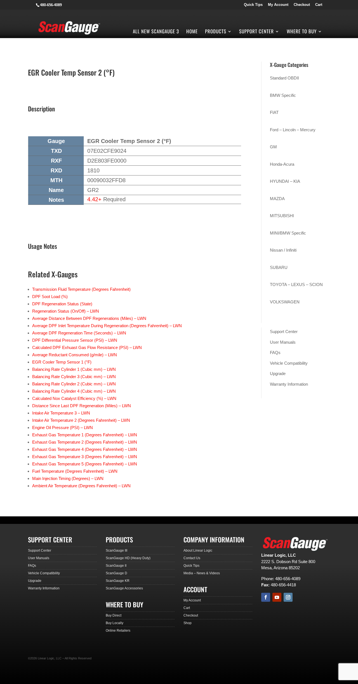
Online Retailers (118, 631)
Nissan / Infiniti (283, 250)
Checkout (302, 5)
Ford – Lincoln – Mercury (292, 129)
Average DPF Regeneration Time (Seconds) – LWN (79, 333)
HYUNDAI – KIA (285, 181)
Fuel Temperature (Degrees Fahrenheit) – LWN (74, 471)
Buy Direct (113, 615)
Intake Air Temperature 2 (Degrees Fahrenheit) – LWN (81, 420)
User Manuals (283, 342)
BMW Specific (283, 95)
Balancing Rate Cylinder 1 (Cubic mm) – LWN (74, 369)
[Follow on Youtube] (276, 597)
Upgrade (278, 373)
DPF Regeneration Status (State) (62, 303)
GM (273, 146)
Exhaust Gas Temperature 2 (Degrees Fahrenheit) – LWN (84, 442)
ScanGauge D (116, 573)
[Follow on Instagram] (288, 597)
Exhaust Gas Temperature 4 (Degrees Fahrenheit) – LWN (84, 449)
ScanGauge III (116, 550)
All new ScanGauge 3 (156, 32)
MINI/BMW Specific (288, 233)
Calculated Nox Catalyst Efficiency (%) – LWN (74, 398)
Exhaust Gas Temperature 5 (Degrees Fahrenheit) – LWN (84, 464)
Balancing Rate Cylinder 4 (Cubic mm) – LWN (74, 391)
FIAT (274, 112)
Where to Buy (302, 32)
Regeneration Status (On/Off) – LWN (65, 311)
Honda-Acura (282, 164)
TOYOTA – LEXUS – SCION (296, 284)
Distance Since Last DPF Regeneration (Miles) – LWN (81, 405)
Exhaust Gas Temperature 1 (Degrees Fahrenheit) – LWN (84, 434)
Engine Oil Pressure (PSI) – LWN (62, 427)
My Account (278, 5)
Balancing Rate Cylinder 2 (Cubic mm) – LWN (74, 383)
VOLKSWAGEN (285, 301)
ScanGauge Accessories (124, 588)
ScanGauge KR (117, 581)
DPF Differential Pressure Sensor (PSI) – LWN (74, 340)
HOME (192, 32)
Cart (318, 5)
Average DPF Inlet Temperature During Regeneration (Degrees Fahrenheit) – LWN (107, 325)
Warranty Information (289, 384)
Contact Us (191, 558)
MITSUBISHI (282, 215)
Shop (187, 623)
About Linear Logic (197, 550)
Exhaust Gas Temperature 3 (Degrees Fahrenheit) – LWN (84, 456)
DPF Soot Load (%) (50, 296)
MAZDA (277, 198)
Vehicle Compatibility (289, 363)
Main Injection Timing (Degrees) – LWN (67, 478)
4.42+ (94, 199)
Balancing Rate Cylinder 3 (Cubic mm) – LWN (74, 376)
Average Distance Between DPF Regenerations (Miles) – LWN (89, 318)
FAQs (275, 352)
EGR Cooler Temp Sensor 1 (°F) (61, 362)
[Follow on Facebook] (265, 597)
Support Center (256, 32)
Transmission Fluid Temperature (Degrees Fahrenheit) (81, 289)
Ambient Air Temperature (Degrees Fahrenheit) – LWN (81, 485)
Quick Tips (253, 5)
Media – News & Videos (201, 573)
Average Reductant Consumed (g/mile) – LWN (74, 354)
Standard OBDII (284, 78)
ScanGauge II (116, 566)
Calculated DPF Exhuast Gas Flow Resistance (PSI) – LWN (87, 347)
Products (215, 32)
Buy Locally (114, 623)
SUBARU (279, 267)
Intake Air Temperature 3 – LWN (61, 413)
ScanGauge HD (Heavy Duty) (128, 558)
